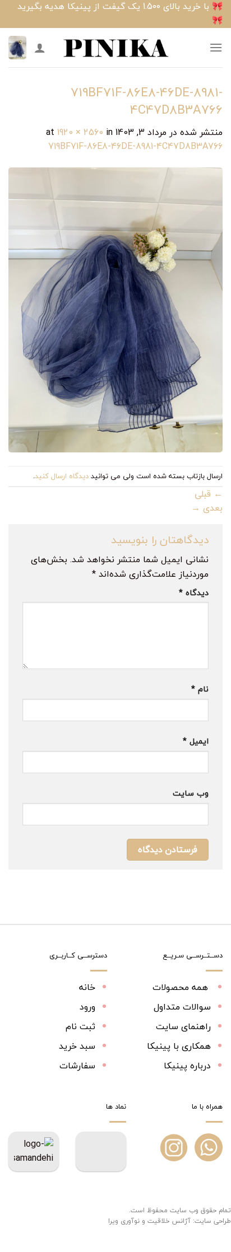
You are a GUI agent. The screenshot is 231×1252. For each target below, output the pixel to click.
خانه (87, 987)
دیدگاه (194, 592)
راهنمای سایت (183, 1026)
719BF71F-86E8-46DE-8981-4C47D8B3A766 (135, 146)
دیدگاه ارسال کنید (62, 476)
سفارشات (77, 1065)
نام (200, 689)
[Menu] (216, 47)
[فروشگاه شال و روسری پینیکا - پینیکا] (115, 47)
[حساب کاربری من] (39, 47)
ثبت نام (80, 1026)
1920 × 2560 (80, 132)
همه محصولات (182, 987)
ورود (87, 1007)
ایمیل (196, 741)
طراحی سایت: (212, 1221)
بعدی (207, 508)
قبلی (209, 494)
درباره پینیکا (187, 1065)
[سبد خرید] (17, 48)
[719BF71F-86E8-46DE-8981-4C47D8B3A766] (115, 308)
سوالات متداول (182, 1007)
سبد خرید (77, 1046)
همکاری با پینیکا (179, 1046)
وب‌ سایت (191, 793)
